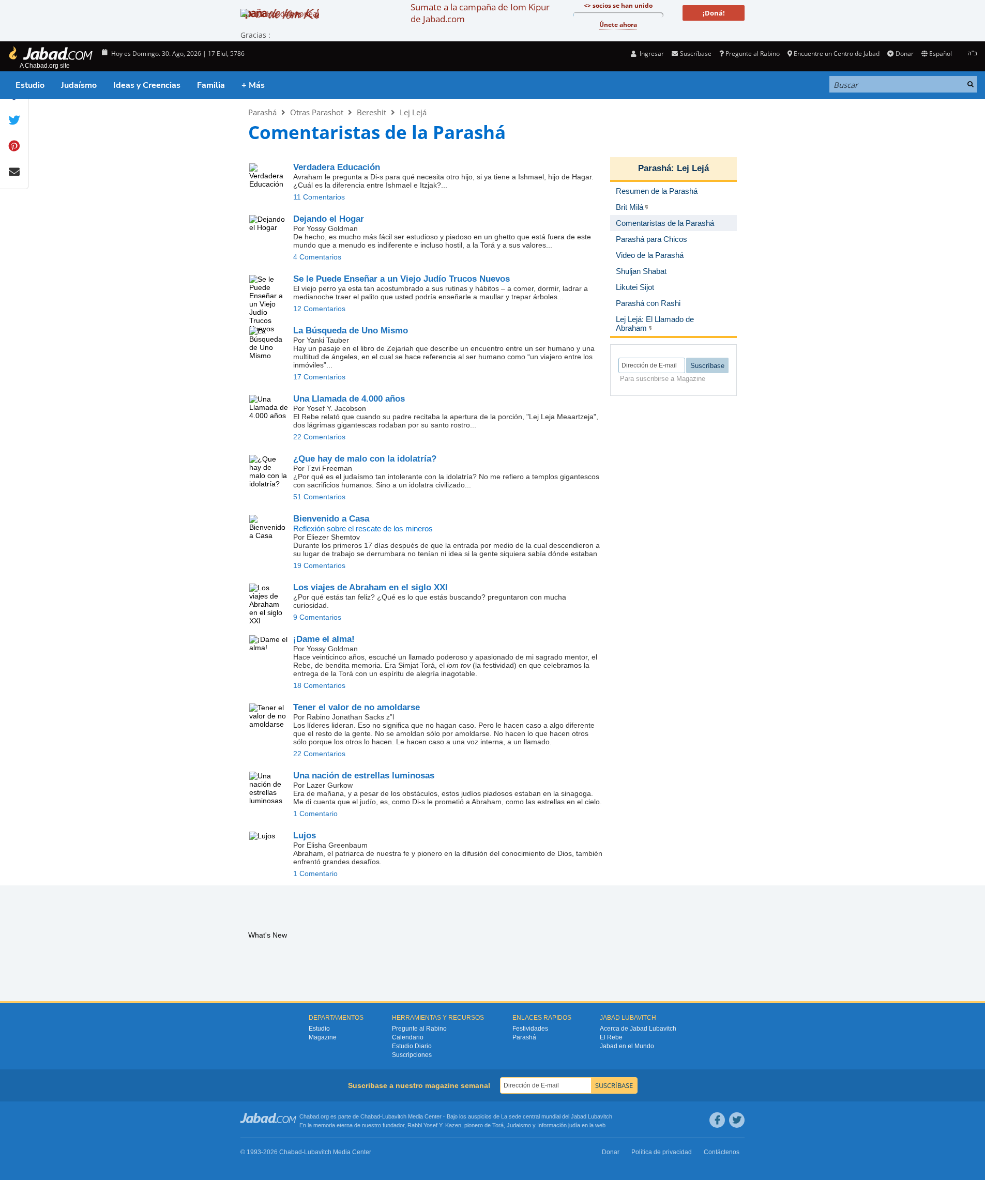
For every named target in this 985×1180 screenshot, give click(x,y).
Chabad (370, 1116)
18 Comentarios (319, 685)
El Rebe (611, 1037)
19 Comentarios (319, 565)
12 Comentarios (319, 308)
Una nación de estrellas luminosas (363, 775)
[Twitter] (737, 1120)
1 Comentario (315, 813)
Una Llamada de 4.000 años (349, 399)
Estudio (30, 85)
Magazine (323, 1037)
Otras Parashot (316, 112)
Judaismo (519, 1125)
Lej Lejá (413, 112)
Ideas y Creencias (146, 85)
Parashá (262, 112)
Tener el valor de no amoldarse (356, 707)
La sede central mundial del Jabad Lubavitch (556, 1116)
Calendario (407, 1037)
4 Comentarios (317, 257)
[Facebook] (717, 1120)
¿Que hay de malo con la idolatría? (364, 459)
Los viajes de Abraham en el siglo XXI (370, 587)
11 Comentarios (319, 197)
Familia (211, 85)
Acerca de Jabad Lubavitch (638, 1028)
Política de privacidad (661, 1152)
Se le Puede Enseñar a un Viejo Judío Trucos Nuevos (401, 279)
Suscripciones (412, 1055)
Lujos (304, 835)
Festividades (530, 1028)
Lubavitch (394, 1116)
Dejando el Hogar (328, 219)
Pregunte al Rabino (752, 53)
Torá (498, 1125)
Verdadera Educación (336, 167)
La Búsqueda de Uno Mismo (350, 330)
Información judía (559, 1125)
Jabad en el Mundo (627, 1046)
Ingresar (651, 53)
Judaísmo (79, 85)
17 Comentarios (319, 377)
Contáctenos (721, 1152)
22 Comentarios (319, 437)
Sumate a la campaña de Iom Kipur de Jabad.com (480, 13)
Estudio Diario (412, 1046)
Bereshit (371, 112)
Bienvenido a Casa (331, 519)
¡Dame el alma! (324, 639)
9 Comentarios (317, 617)
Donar (904, 53)
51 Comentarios (319, 497)
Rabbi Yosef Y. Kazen (434, 1125)
